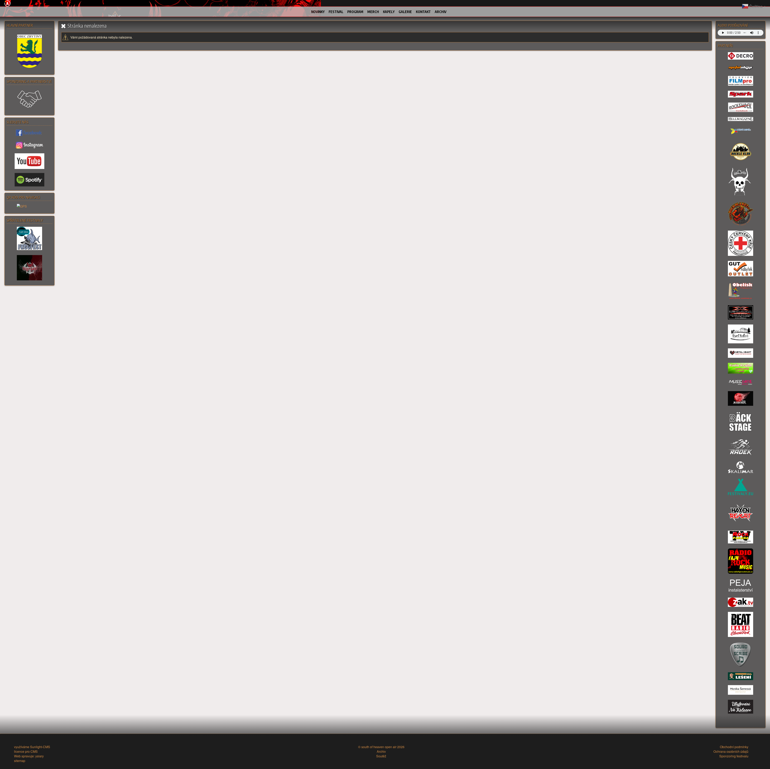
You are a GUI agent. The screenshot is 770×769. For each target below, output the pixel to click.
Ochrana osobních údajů (730, 751)
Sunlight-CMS (40, 747)
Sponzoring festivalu (733, 756)
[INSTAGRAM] (29, 145)
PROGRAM (355, 11)
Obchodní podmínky (734, 747)
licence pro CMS (26, 751)
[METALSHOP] (740, 68)
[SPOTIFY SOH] (29, 179)
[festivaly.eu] (740, 487)
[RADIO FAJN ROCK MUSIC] (740, 561)
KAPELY (389, 11)
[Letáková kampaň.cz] (740, 131)
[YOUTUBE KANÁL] (29, 161)
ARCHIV (440, 11)
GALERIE (405, 11)
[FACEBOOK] (29, 133)
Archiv (381, 751)
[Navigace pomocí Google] (29, 207)
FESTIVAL (336, 11)
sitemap (19, 760)
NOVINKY (318, 11)
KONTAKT (423, 11)
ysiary (39, 756)
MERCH (373, 11)
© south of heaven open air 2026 (381, 747)
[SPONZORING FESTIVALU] (29, 99)
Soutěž (381, 756)
